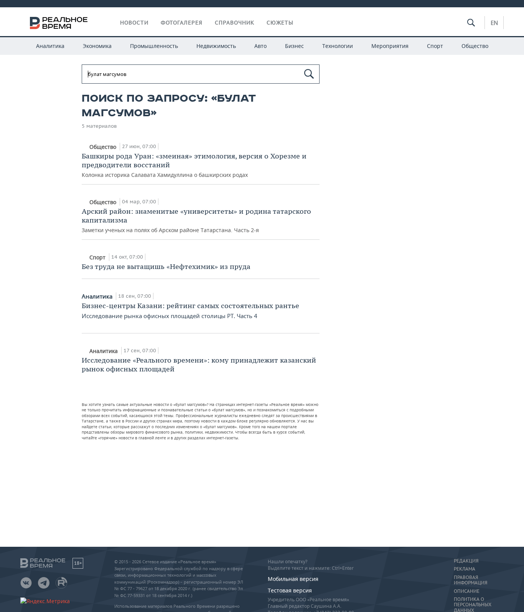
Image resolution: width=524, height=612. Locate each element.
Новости (134, 22)
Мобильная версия (293, 578)
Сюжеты (280, 22)
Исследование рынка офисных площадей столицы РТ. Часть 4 (190, 310)
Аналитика (50, 45)
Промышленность (154, 45)
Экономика (97, 45)
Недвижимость (216, 45)
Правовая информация (470, 580)
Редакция (466, 561)
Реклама (464, 569)
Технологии (337, 45)
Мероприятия (390, 45)
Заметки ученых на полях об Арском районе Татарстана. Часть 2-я (196, 220)
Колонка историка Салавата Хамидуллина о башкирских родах (194, 165)
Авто (260, 45)
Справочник (234, 22)
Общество (474, 45)
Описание (467, 591)
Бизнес (294, 45)
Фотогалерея (182, 22)
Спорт (435, 45)
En (494, 22)
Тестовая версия (290, 590)
